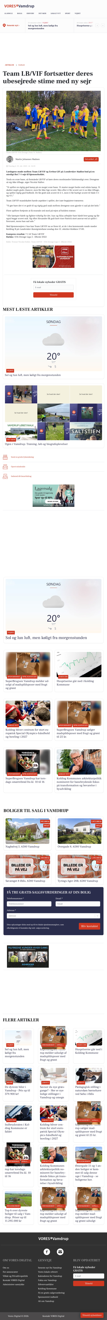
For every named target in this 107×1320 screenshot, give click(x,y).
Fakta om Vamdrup (47, 1280)
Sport (67, 13)
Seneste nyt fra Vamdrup (50, 1267)
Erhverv (30, 13)
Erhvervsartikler (46, 1284)
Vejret (78, 13)
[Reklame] (53, 257)
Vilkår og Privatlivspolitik (15, 1276)
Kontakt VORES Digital (14, 1280)
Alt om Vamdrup (46, 1301)
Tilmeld (53, 295)
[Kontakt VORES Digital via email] (60, 1251)
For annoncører (10, 1272)
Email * (59, 898)
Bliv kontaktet (89, 926)
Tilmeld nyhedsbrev (92, 1315)
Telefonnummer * (15, 898)
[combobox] (8, 915)
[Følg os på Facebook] (46, 1251)
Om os (6, 1267)
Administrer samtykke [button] (13, 1284)
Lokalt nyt (56, 13)
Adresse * (11, 910)
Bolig (19, 13)
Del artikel (89, 159)
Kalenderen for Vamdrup (50, 1276)
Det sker (42, 13)
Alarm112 (8, 13)
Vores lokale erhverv (48, 1272)
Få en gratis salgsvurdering (51, 1292)
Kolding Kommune (47, 1288)
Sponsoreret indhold (48, 1297)
